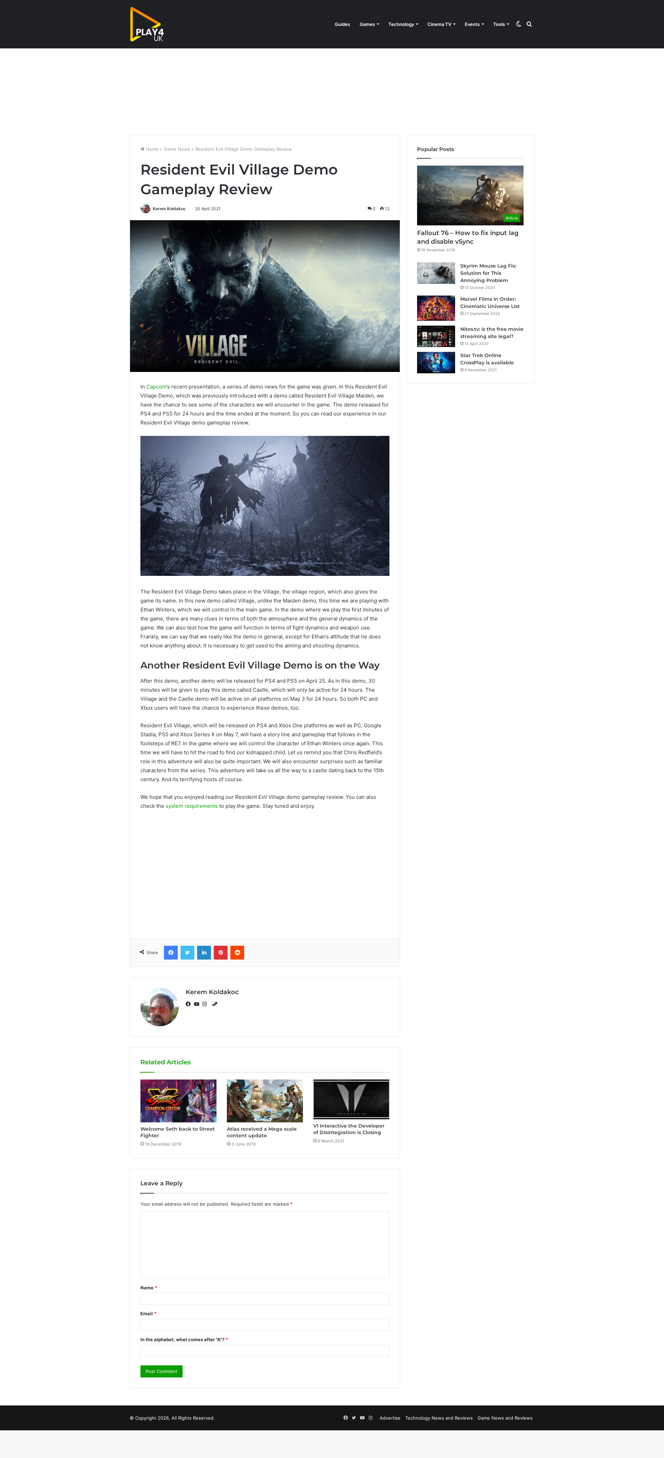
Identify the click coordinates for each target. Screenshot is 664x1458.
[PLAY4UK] (147, 24)
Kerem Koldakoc (169, 208)
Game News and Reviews (505, 1418)
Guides (342, 24)
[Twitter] (187, 953)
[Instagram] (206, 1004)
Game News (177, 149)
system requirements (192, 806)
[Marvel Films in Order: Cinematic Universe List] (436, 308)
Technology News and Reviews (439, 1418)
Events (472, 24)
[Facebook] (171, 953)
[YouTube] (198, 1004)
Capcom (156, 386)
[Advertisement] (332, 76)
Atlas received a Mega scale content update (262, 1132)
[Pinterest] (221, 953)
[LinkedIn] (204, 953)
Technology (401, 24)
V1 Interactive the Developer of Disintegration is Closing (349, 1129)
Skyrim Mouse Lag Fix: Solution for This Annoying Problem (488, 273)
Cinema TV (439, 24)
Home (152, 149)
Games (367, 24)
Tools (499, 24)
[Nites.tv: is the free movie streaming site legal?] (436, 336)
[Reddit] (237, 953)
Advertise (390, 1418)
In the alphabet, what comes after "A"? (184, 1339)
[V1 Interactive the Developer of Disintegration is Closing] (351, 1099)
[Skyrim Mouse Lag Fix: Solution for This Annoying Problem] (436, 273)
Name (148, 1287)
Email (148, 1313)
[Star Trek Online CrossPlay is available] (436, 362)
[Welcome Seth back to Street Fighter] (178, 1101)
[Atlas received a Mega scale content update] (265, 1101)
